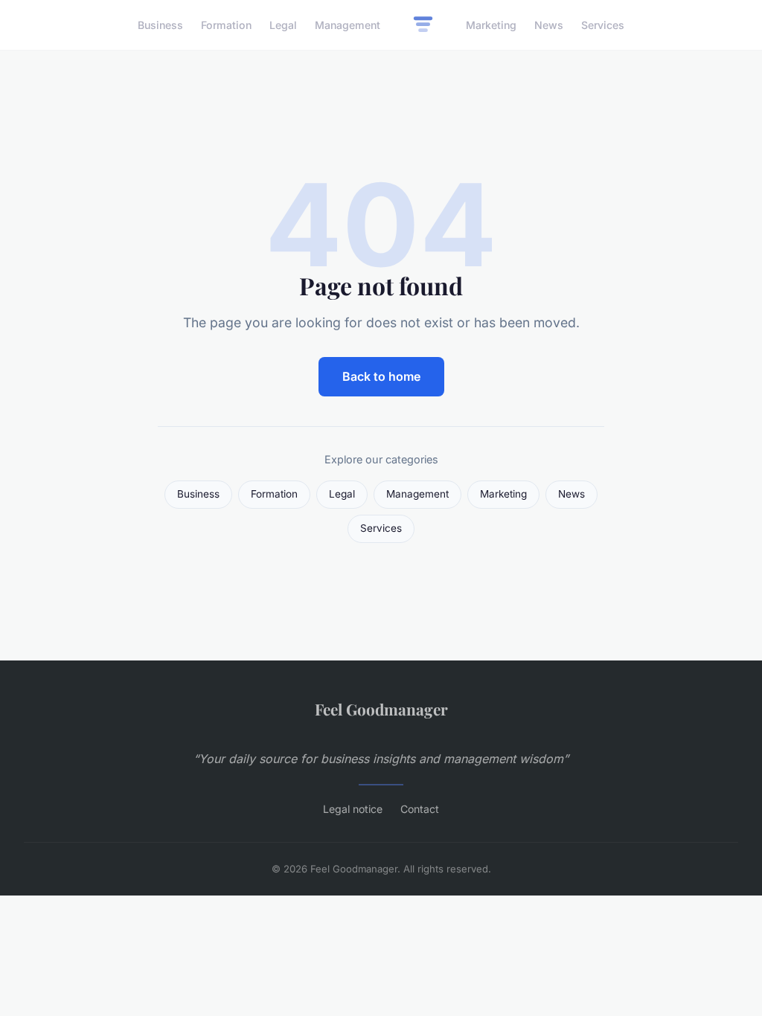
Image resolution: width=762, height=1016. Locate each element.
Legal (283, 25)
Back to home (381, 376)
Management (347, 25)
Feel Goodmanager (381, 708)
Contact (419, 809)
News (548, 25)
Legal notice (352, 809)
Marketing (491, 25)
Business (160, 25)
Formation (226, 25)
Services (602, 25)
